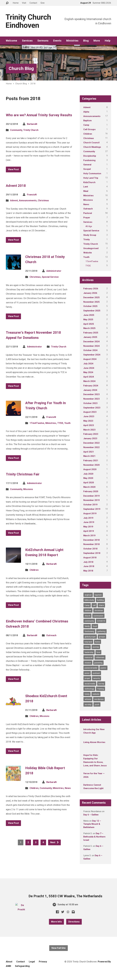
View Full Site (58, 948)
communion (98, 616)
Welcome (11, 40)
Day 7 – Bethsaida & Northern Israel (94, 836)
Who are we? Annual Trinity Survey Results (39, 115)
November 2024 (91, 346)
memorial (88, 657)
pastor (103, 668)
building (100, 600)
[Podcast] (67, 911)
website (96, 694)
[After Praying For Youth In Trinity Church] (13, 413)
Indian (87, 647)
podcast (96, 673)
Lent (85, 186)
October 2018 (90, 548)
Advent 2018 (16, 186)
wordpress (99, 699)
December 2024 (91, 341)
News (68, 788)
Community (16, 130)
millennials (100, 657)
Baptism (87, 120)
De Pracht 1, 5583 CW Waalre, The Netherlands (65, 896)
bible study (89, 600)
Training (100, 689)
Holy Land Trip (90, 178)
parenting (98, 662)
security (96, 678)
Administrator (53, 271)
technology (89, 689)
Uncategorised (90, 248)
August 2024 (89, 359)
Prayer (86, 217)
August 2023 (89, 412)
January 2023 (90, 438)
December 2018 (91, 540)
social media (90, 683)
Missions (28, 489)
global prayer (90, 636)
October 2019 (90, 504)
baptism (98, 595)
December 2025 (91, 297)
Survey (101, 683)
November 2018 (91, 544)
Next (53, 842)
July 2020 (88, 474)
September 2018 (91, 553)
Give (43, 3)
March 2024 (89, 381)
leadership (89, 652)
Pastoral (87, 213)
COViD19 (101, 621)
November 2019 (91, 500)
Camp (86, 125)
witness (88, 699)
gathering (101, 631)
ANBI (8, 966)
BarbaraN (32, 124)
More (96, 40)
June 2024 (88, 368)
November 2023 (91, 399)
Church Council (91, 142)
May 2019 (88, 526)
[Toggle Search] (7, 3)
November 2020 (91, 465)
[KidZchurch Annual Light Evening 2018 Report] (13, 560)
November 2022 (91, 447)
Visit (24, 3)
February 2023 (90, 434)
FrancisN (32, 194)
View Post (13, 169)
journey (96, 647)
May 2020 (88, 478)
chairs (101, 605)
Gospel (87, 169)
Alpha (86, 112)
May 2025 (88, 319)
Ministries (72, 40)
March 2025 (89, 328)
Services (27, 40)
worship (88, 704)
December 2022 (91, 443)
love (98, 652)
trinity (87, 694)
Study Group (89, 235)
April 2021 (88, 451)
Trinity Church (30, 130)
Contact (33, 3)
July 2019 (88, 518)
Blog (86, 40)
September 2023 (91, 407)
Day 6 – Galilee (90, 814)
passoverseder (91, 668)
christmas (98, 610)
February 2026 (90, 288)
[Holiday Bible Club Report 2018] (13, 778)
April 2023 (88, 425)
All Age (88, 226)
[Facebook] (57, 911)
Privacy (43, 961)
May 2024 (88, 372)
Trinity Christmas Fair (23, 474)
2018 (33, 83)
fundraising (89, 631)
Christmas (43, 200)
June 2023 (88, 416)
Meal (85, 191)
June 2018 (88, 566)
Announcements (28, 200)
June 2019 (88, 522)
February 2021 (90, 460)
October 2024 (90, 350)
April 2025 (88, 324)
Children (34, 570)
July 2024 (88, 363)
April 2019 (88, 531)
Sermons (42, 40)
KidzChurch (89, 182)
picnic (87, 673)
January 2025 (90, 337)
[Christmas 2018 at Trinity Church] (13, 267)
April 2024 (88, 376)
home (97, 642)
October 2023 (90, 403)
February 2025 (90, 332)
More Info (56, 921)
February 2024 (90, 385)
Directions (74, 921)
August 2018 (89, 557)
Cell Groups (89, 129)
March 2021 (89, 456)
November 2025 (91, 302)
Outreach (51, 635)
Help (107, 40)
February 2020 (90, 491)
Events (57, 40)
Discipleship (89, 156)
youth (97, 704)
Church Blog (21, 68)
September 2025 (91, 310)
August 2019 (89, 513)
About (9, 961)
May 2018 (88, 570)
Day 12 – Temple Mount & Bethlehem (92, 824)
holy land (88, 642)
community (89, 621)
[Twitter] (62, 911)
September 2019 (91, 509)
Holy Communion (92, 173)
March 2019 (89, 535)
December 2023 (91, 394)
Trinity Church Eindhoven (28, 21)
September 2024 (91, 354)
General (87, 164)
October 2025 (90, 306)
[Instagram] (73, 911)
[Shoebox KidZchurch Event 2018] (13, 706)
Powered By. (104, 961)
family (87, 626)
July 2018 (88, 562)
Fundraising (89, 160)
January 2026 (90, 293)
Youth (67, 423)
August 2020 (89, 469)
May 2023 (88, 421)
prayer (87, 678)
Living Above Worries (94, 742)
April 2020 (88, 482)
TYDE (60, 423)
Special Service (50, 277)
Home (16, 3)
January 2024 (90, 390)
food (95, 626)
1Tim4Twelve (37, 423)
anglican (88, 595)
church (87, 616)
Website (87, 252)
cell (94, 605)
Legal (32, 961)
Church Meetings (92, 147)
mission (88, 662)
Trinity (86, 239)
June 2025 (88, 315)
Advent (14, 200)
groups (102, 636)
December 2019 (91, 496)
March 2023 (89, 429)
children (88, 610)
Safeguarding (22, 966)
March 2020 (89, 487)
